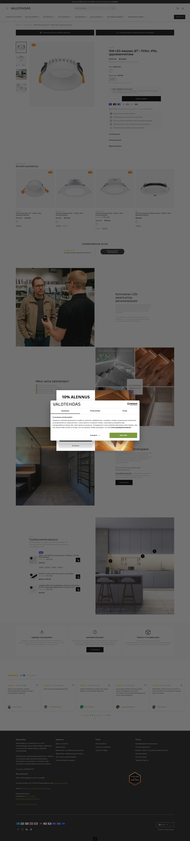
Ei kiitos (75, 446)
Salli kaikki (123, 435)
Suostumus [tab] (65, 411)
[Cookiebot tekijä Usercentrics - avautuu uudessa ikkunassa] (128, 404)
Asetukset (93, 435)
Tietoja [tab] (124, 411)
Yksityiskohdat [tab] (95, 411)
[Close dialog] (131, 392)
